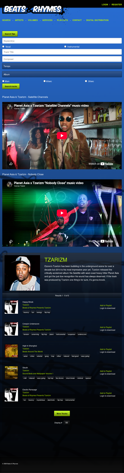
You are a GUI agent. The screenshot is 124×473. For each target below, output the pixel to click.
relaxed (66, 356)
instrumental (60, 334)
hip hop (47, 312)
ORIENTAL (39, 356)
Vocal (8, 46)
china (32, 356)
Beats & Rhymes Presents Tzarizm (37, 307)
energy (39, 312)
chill (25, 378)
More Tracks (62, 413)
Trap (52, 356)
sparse (88, 378)
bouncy (26, 312)
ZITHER (59, 356)
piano (52, 334)
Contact (77, 20)
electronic (51, 400)
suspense (71, 334)
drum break (70, 378)
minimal (80, 378)
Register (117, 4)
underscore (82, 334)
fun (33, 312)
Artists (19, 20)
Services (47, 20)
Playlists (62, 20)
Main (7, 81)
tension (26, 334)
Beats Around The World (33, 351)
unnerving (35, 334)
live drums (60, 378)
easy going (85, 356)
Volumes (33, 20)
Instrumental (73, 46)
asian (26, 356)
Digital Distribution (97, 20)
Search (6, 20)
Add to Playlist (106, 305)
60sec (49, 81)
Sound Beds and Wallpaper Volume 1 (38, 373)
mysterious (41, 400)
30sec (91, 81)
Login (105, 4)
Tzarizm (26, 304)
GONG (47, 356)
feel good (75, 356)
